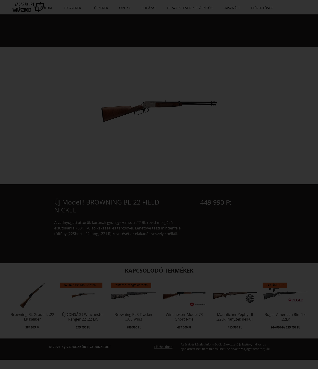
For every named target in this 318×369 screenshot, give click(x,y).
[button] (159, 253)
